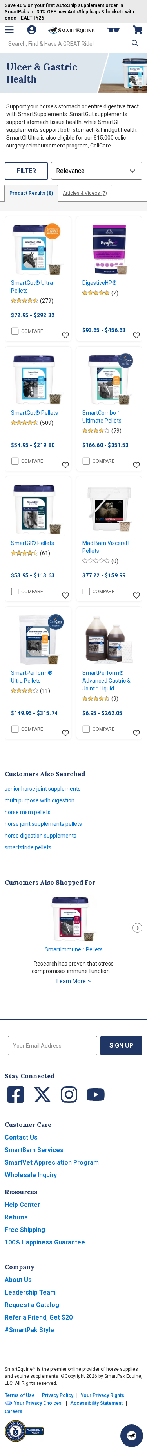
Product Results (31, 193)
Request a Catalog (32, 1305)
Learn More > (73, 981)
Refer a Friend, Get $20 (39, 1317)
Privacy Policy (57, 1395)
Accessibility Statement (96, 1403)
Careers (13, 1411)
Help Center (22, 1204)
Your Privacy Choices (37, 1403)
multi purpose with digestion (39, 800)
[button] (134, 43)
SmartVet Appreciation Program (52, 1162)
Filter (26, 170)
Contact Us (21, 1137)
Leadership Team (30, 1292)
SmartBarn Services (34, 1150)
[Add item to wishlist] (65, 336)
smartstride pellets (28, 847)
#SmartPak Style (29, 1330)
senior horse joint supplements (43, 789)
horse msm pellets (28, 812)
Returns (16, 1217)
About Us (18, 1280)
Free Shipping (25, 1229)
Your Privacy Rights (102, 1395)
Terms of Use (19, 1395)
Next (137, 928)
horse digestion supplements (40, 835)
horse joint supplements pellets (43, 824)
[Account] (32, 29)
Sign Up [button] (121, 1045)
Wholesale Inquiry (31, 1175)
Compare (32, 331)
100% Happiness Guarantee (45, 1242)
